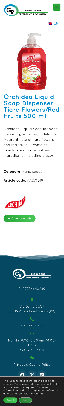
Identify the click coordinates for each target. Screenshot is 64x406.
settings (38, 393)
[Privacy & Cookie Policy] (32, 357)
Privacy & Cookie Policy (32, 364)
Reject (25, 400)
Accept (10, 400)
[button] (56, 7)
